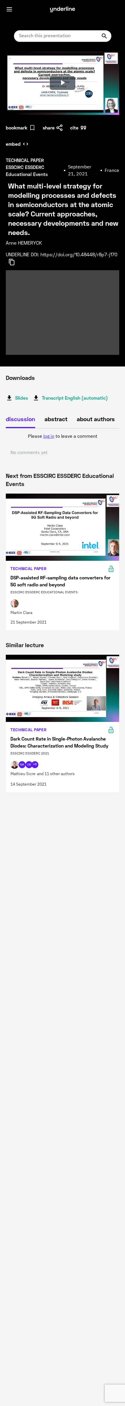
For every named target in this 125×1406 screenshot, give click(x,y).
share (49, 127)
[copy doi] (15, 262)
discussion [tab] (20, 418)
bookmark (16, 127)
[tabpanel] (62, 444)
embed (13, 144)
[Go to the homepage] (62, 9)
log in (48, 436)
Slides (21, 398)
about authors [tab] (96, 418)
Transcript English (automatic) (75, 398)
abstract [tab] (55, 418)
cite (74, 127)
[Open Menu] (9, 9)
